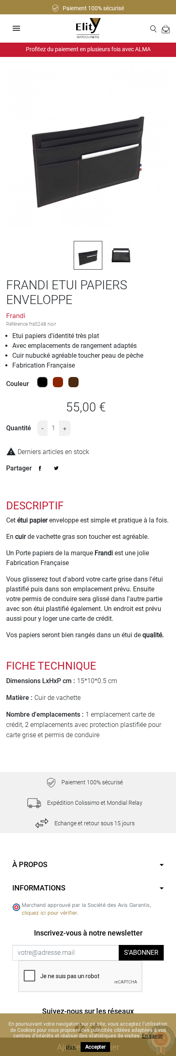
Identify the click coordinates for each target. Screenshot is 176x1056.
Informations (38, 887)
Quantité (18, 428)
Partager (40, 468)
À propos (29, 864)
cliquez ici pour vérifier (49, 913)
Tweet (56, 468)
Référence (17, 324)
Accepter (95, 1047)
